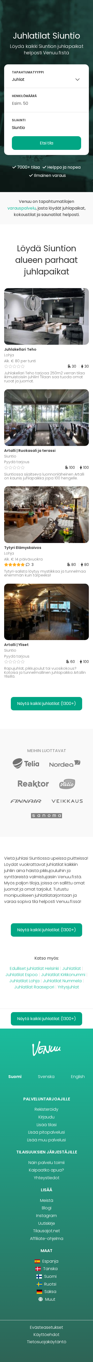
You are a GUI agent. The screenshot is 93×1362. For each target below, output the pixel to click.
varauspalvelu (21, 208)
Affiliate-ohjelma (46, 1239)
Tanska (49, 1269)
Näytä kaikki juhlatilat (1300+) (46, 703)
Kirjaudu (46, 1117)
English (78, 1077)
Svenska (46, 1077)
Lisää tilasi (47, 1125)
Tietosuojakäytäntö (46, 1342)
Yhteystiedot (46, 1178)
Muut (49, 1299)
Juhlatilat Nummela (62, 981)
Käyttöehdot (46, 1335)
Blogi (46, 1208)
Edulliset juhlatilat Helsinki (34, 968)
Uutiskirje (46, 1223)
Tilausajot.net (46, 1231)
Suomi (14, 1077)
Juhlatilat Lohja (24, 981)
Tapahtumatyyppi (28, 72)
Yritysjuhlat (68, 987)
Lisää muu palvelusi (46, 1140)
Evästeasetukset (46, 1327)
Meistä (46, 1200)
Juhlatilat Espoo (21, 975)
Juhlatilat (71, 968)
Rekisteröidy (46, 1109)
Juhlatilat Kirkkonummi (63, 975)
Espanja (49, 1261)
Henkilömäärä (24, 96)
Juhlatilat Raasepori (34, 987)
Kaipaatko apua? (46, 1170)
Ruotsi (49, 1284)
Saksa (49, 1292)
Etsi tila (46, 143)
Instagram (46, 1216)
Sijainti (19, 120)
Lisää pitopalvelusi (46, 1132)
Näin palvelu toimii (46, 1163)
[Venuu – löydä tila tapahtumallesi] (46, 17)
